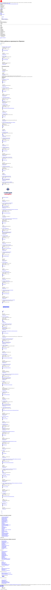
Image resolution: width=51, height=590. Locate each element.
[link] (1, 11)
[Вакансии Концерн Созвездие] (26, 191)
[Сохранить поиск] (1, 25)
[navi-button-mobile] (1, 15)
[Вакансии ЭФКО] (26, 307)
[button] (2, 14)
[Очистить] (1, 23)
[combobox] (3, 587)
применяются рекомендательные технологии (15, 584)
